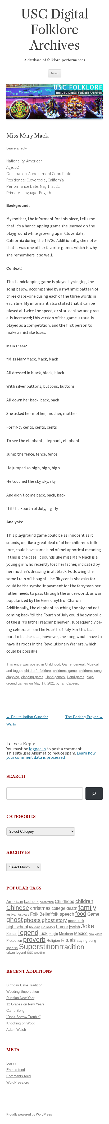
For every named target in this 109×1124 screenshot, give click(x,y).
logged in (37, 749)
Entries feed (15, 1070)
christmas (40, 908)
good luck (76, 921)
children (84, 901)
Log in (11, 1063)
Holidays (48, 927)
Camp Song (15, 1011)
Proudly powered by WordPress (29, 1114)
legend (28, 932)
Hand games (55, 677)
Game (66, 664)
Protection (14, 941)
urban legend (16, 952)
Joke (87, 926)
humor (62, 927)
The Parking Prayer (84, 717)
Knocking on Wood (20, 1023)
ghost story (54, 920)
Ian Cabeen (69, 683)
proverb (34, 939)
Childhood (52, 664)
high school (17, 927)
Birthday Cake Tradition (24, 985)
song (92, 941)
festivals (23, 914)
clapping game (32, 677)
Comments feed (18, 1076)
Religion (53, 940)
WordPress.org (17, 1082)
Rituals (68, 940)
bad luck (31, 902)
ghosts (32, 920)
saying (82, 940)
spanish (12, 948)
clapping (12, 677)
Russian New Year (20, 998)
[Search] (94, 793)
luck (43, 933)
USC (30, 952)
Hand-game (75, 677)
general (79, 664)
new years (95, 933)
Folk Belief (40, 914)
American (14, 902)
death (71, 908)
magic (53, 934)
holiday (34, 927)
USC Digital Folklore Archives (54, 30)
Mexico (81, 933)
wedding (39, 952)
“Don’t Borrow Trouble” (23, 1017)
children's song (90, 671)
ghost (14, 919)
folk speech (62, 914)
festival (11, 914)
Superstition (39, 946)
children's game (65, 671)
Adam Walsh (16, 1030)
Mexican (66, 933)
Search (15, 776)
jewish (74, 927)
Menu (54, 73)
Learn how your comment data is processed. (51, 755)
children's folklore (37, 671)
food (80, 913)
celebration (47, 901)
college (58, 908)
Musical (93, 664)
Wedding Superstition (22, 992)
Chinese (17, 907)
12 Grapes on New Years (25, 1004)
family (87, 907)
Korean (11, 934)
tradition (72, 946)
